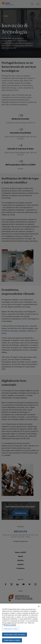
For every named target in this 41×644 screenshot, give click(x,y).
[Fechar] (38, 606)
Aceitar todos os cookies (12, 640)
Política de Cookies (10, 625)
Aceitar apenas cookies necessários (14, 634)
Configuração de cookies (10, 629)
